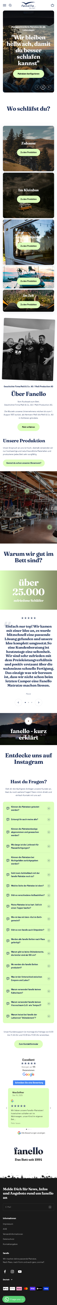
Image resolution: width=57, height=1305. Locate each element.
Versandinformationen (13, 1234)
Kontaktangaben (10, 1244)
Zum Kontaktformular (28, 1044)
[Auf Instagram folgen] (12, 1272)
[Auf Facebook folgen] (5, 1272)
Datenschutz (8, 1239)
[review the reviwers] (12, 1101)
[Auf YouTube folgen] (20, 1272)
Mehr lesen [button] (15, 1123)
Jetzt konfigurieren (28, 65)
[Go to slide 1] (26, 1129)
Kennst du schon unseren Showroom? (23, 463)
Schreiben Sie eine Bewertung (29, 1082)
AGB (5, 1229)
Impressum (8, 1224)
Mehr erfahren (28, 427)
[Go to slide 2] (28, 1129)
